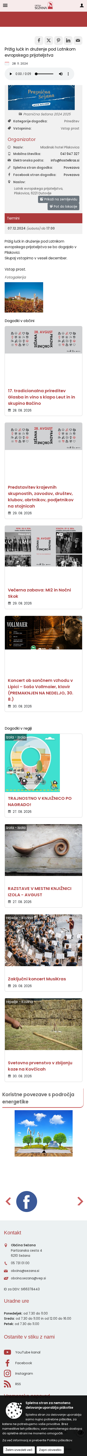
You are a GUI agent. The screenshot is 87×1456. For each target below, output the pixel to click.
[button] (7, 1201)
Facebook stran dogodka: (34, 175)
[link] (39, 40)
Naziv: (18, 147)
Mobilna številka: (27, 154)
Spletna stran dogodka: (33, 167)
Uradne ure (16, 1301)
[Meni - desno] (82, 5)
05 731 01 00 (20, 1263)
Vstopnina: (22, 128)
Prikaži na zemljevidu (60, 199)
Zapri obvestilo (50, 1450)
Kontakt (12, 1233)
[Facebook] (26, 1201)
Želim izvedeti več (19, 1450)
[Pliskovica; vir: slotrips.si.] (24, 297)
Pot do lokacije (65, 206)
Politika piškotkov (59, 1440)
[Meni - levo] (5, 5)
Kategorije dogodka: (30, 121)
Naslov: (19, 182)
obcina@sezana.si (25, 1271)
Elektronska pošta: (28, 160)
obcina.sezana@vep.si (28, 1278)
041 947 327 (69, 154)
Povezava (71, 167)
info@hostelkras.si (65, 160)
